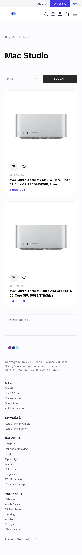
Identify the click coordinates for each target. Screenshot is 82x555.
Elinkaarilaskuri (14, 509)
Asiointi (9, 464)
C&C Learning (13, 479)
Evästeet (9, 539)
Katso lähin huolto (16, 428)
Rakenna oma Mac (16, 449)
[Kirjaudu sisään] (60, 14)
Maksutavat (12, 403)
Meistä (9, 388)
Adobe (9, 519)
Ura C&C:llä (12, 393)
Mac (14, 37)
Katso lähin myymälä (17, 423)
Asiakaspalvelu (14, 408)
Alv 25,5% (60, 3)
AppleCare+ (12, 504)
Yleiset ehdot (13, 398)
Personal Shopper (16, 484)
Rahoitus (10, 469)
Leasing (10, 514)
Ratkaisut (10, 499)
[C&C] (14, 14)
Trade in (10, 444)
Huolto (9, 454)
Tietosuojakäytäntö (26, 539)
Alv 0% (41, 3)
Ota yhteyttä (12, 529)
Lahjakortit (11, 474)
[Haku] (46, 14)
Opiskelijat (11, 459)
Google (9, 524)
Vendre (18, 366)
